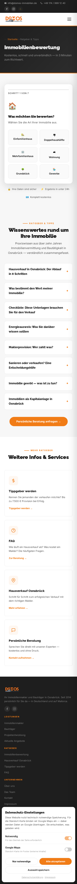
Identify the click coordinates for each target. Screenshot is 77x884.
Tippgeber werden (14, 766)
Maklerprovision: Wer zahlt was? (31, 347)
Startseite (13, 39)
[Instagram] (13, 8)
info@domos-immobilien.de (22, 3)
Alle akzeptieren (55, 861)
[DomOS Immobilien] (13, 19)
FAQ (6, 772)
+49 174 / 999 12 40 (54, 3)
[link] (38, 493)
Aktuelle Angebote (14, 740)
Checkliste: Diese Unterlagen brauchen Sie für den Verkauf (36, 310)
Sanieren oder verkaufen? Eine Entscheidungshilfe (30, 365)
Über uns (9, 785)
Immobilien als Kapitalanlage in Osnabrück (30, 401)
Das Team (9, 792)
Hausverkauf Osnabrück (17, 760)
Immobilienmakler (14, 723)
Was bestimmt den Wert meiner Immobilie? (31, 291)
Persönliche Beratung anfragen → (38, 421)
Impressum (10, 803)
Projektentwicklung (14, 735)
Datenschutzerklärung (32, 877)
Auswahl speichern (38, 870)
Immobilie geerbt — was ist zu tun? (33, 383)
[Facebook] (6, 8)
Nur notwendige (21, 861)
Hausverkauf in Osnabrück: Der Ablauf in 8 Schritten (35, 272)
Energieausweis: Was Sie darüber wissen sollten (32, 329)
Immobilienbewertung (16, 754)
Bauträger (9, 729)
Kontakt (8, 797)
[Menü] (69, 19)
